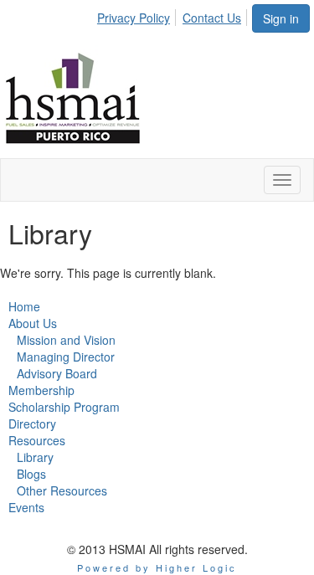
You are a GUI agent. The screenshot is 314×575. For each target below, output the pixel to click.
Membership (41, 390)
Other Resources (62, 490)
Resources (36, 440)
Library (35, 457)
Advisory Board (57, 373)
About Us (32, 323)
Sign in (281, 18)
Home (24, 306)
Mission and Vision (66, 339)
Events (26, 507)
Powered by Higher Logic (157, 567)
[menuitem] (138, 15)
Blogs (31, 473)
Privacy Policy (133, 17)
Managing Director (66, 356)
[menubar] (173, 15)
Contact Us (212, 17)
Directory (32, 423)
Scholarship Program (64, 406)
